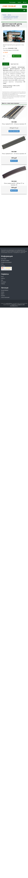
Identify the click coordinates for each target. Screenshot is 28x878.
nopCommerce (9, 303)
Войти (19, 2)
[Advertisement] (14, 233)
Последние (3, 282)
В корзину (17, 56)
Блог (2, 280)
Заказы (2, 292)
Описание (5, 64)
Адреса (2, 293)
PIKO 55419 (14, 181)
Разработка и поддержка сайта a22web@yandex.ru (17, 305)
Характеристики (14, 64)
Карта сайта (3, 258)
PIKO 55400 (14, 122)
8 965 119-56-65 (9, 6)
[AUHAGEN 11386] (14, 36)
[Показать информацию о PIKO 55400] (14, 113)
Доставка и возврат (5, 260)
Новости (3, 278)
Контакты (3, 265)
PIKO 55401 (14, 151)
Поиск (24, 6)
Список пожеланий (5, 297)
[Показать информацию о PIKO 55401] (14, 143)
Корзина (3, 295)
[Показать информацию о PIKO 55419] (14, 172)
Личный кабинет (4, 290)
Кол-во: (4, 57)
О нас (2, 264)
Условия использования (6, 262)
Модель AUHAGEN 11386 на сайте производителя (11, 86)
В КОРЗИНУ (14, 160)
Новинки (3, 283)
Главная (4, 15)
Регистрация (12, 2)
